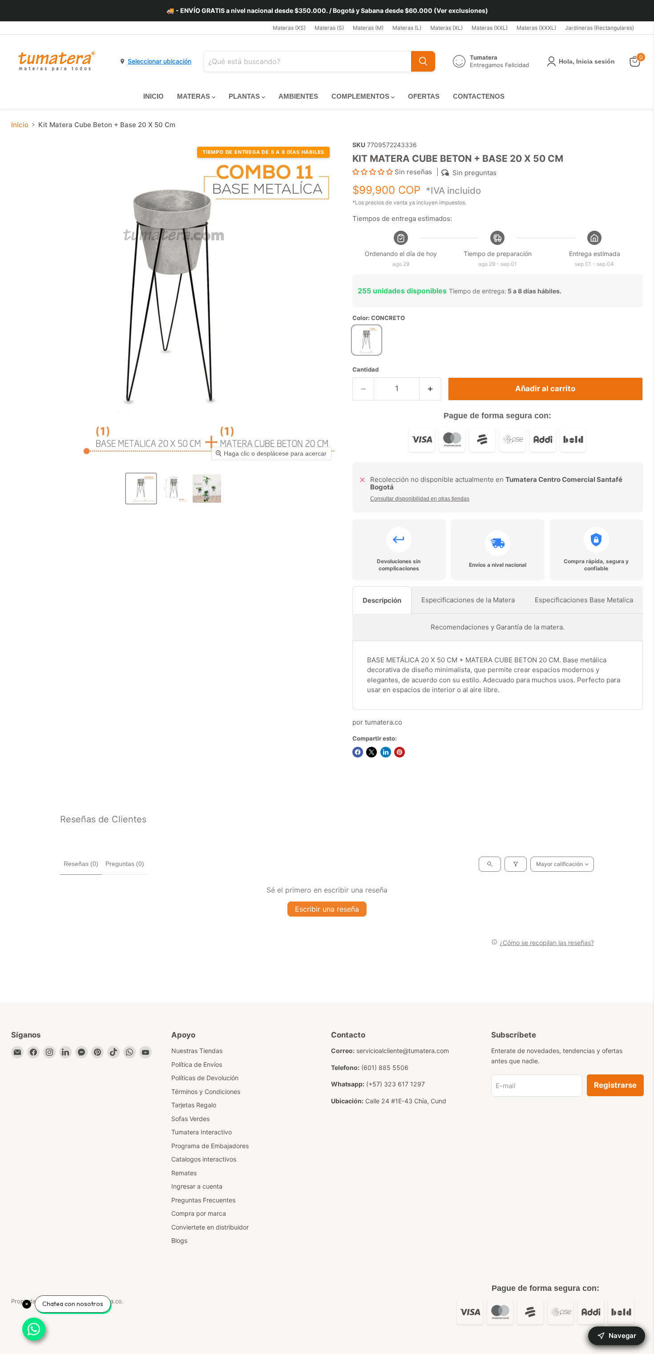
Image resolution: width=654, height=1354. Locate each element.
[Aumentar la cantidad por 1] (430, 388)
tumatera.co (383, 722)
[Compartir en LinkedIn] (385, 752)
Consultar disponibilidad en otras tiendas (419, 499)
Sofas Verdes (190, 1118)
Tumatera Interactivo (201, 1132)
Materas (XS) (289, 28)
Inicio (19, 124)
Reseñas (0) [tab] (81, 863)
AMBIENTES (298, 96)
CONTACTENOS (479, 96)
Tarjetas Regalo (193, 1105)
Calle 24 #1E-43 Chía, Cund (405, 1101)
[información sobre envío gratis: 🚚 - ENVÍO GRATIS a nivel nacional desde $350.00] (327, 10)
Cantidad (365, 369)
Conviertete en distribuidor (210, 1227)
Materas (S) (329, 28)
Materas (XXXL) (536, 28)
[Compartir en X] (371, 752)
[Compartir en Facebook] (357, 752)
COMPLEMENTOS (361, 96)
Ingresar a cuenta (196, 1186)
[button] (141, 488)
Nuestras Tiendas (196, 1050)
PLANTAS (245, 96)
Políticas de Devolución (204, 1078)
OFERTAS (424, 96)
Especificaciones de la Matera (468, 600)
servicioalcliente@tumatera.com (402, 1050)
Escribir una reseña (327, 909)
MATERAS (194, 96)
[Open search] (490, 864)
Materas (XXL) (490, 28)
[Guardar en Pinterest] (399, 752)
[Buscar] (423, 61)
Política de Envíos (196, 1064)
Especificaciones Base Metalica (584, 600)
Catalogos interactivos (203, 1159)
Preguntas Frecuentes (203, 1200)
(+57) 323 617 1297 (395, 1084)
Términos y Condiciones (205, 1091)
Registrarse (615, 1085)
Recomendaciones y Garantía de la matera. (498, 627)
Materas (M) (368, 28)
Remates (184, 1173)
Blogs (179, 1240)
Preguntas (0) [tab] (124, 863)
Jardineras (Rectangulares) (599, 28)
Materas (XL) (446, 28)
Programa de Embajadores (210, 1146)
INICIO (153, 96)
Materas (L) (406, 28)
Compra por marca (198, 1213)
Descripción (382, 600)
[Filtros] (516, 864)
